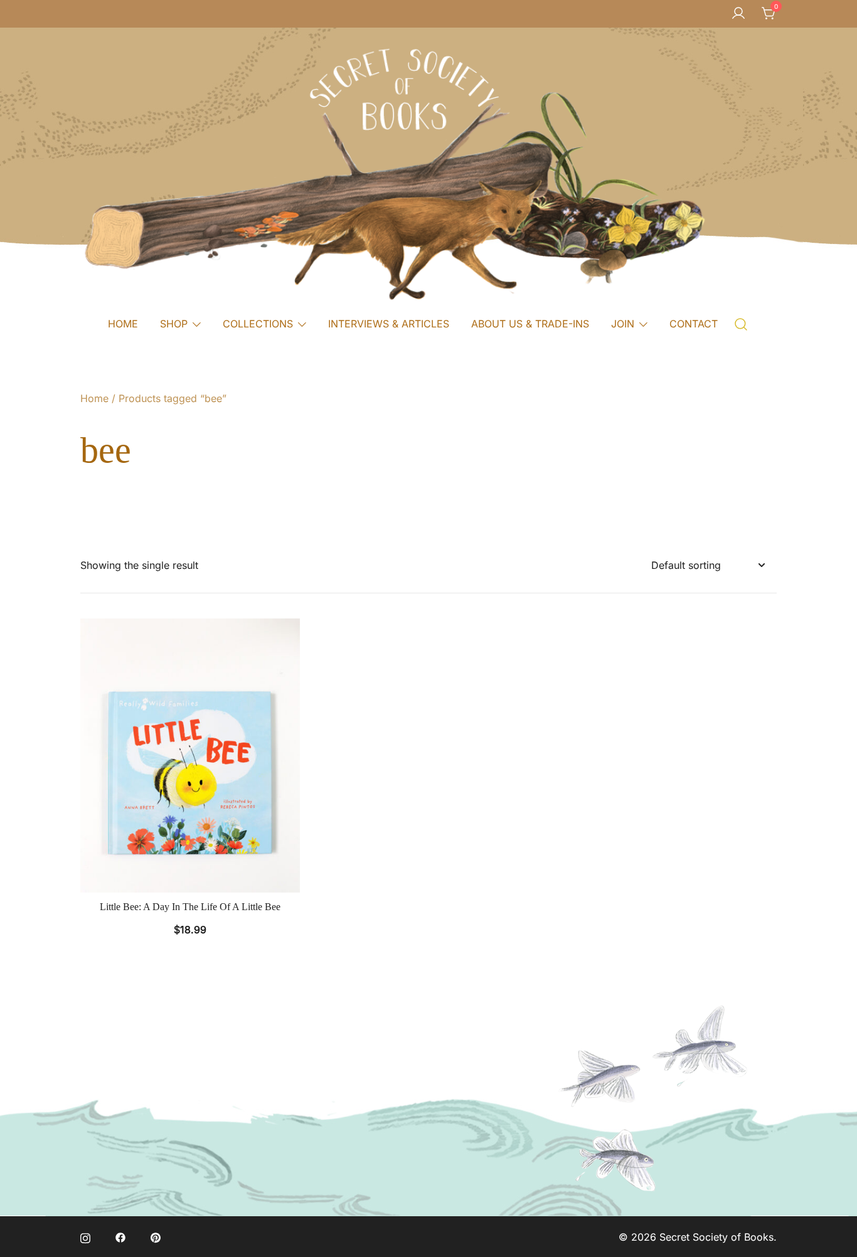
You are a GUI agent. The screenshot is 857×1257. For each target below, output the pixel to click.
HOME (123, 323)
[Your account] (738, 14)
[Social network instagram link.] (85, 1237)
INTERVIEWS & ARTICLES (388, 323)
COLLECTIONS (258, 323)
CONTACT (693, 323)
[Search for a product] (741, 323)
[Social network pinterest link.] (156, 1237)
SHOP (174, 323)
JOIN (622, 323)
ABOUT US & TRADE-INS (530, 323)
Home (94, 398)
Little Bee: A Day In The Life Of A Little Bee (190, 906)
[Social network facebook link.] (120, 1237)
